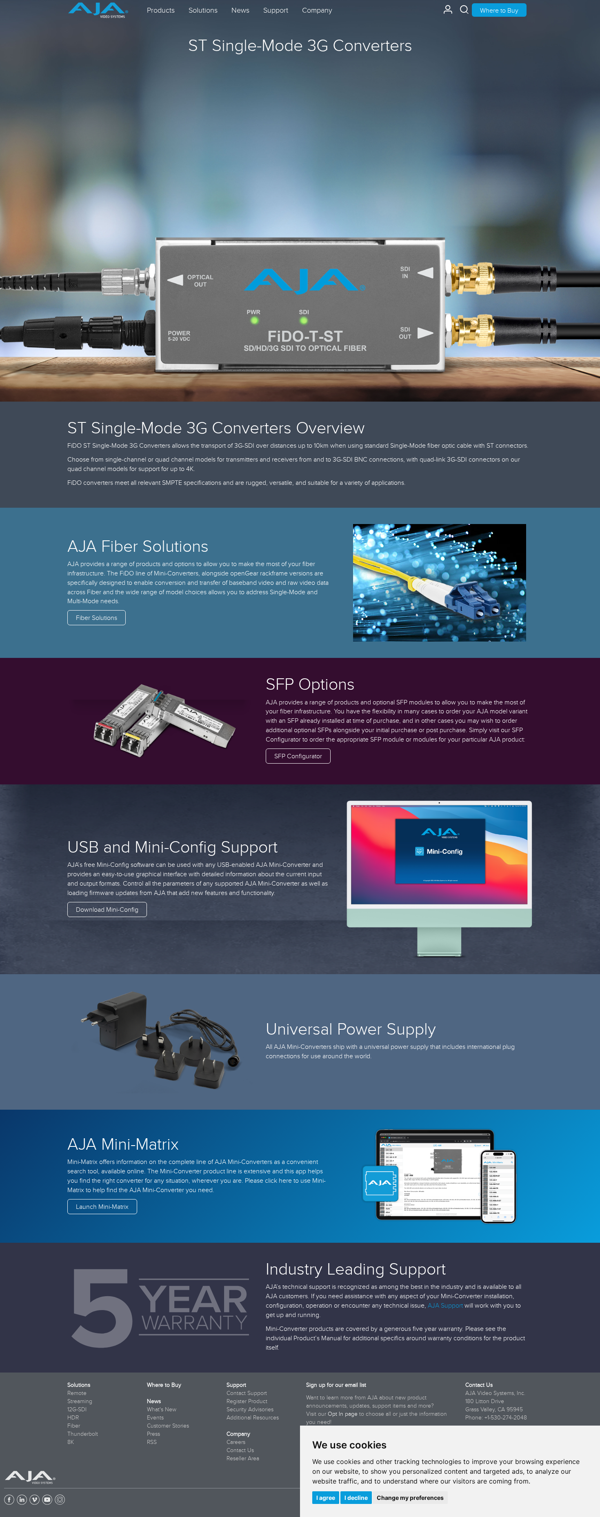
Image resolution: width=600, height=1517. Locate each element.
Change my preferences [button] (410, 1497)
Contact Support (247, 1393)
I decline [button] (356, 1497)
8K (70, 1442)
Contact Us (240, 1450)
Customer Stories (168, 1425)
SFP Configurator (298, 755)
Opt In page (343, 1414)
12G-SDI (77, 1409)
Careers (236, 1442)
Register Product (247, 1401)
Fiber (73, 1425)
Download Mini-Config (107, 909)
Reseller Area (243, 1458)
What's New (161, 1409)
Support (236, 1385)
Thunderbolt (82, 1434)
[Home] (98, 7)
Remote (77, 1393)
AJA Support (445, 1305)
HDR (73, 1417)
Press (153, 1434)
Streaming (79, 1401)
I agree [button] (325, 1497)
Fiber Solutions (96, 617)
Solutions (78, 1385)
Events (155, 1417)
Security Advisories (250, 1409)
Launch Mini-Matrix (102, 1206)
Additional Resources (253, 1417)
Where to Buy (499, 10)
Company (238, 1434)
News (154, 1401)
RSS (152, 1442)
